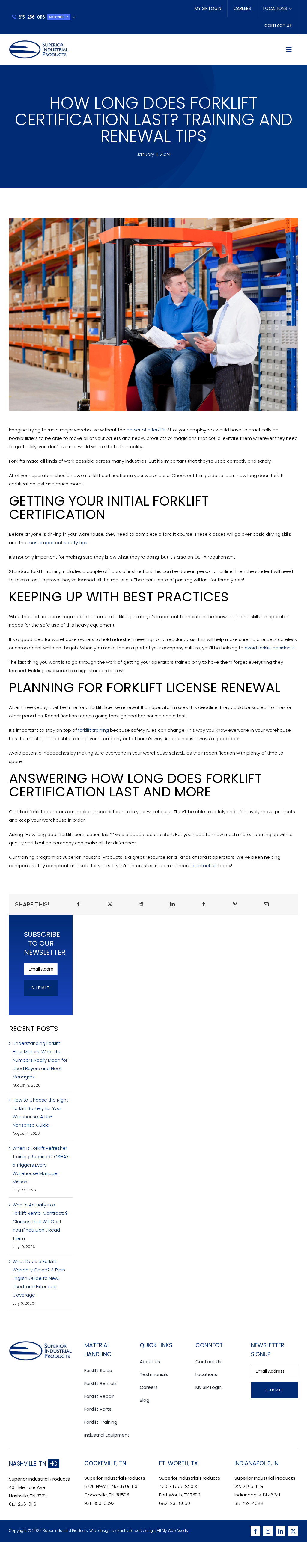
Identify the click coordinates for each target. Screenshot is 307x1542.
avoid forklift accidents (270, 648)
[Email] (266, 904)
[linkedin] (280, 1531)
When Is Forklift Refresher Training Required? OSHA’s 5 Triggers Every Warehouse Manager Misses (41, 1165)
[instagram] (268, 1531)
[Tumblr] (203, 904)
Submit (40, 987)
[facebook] (255, 1531)
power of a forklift (146, 430)
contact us (205, 865)
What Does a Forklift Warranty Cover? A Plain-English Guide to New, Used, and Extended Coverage (40, 1278)
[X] (109, 904)
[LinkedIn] (172, 904)
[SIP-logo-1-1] (39, 42)
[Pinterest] (234, 904)
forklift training (93, 730)
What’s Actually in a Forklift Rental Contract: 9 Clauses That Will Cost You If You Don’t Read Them (40, 1221)
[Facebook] (78, 904)
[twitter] (293, 1531)
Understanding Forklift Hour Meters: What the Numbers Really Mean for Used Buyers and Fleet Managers (40, 1060)
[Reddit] (141, 904)
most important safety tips (57, 542)
